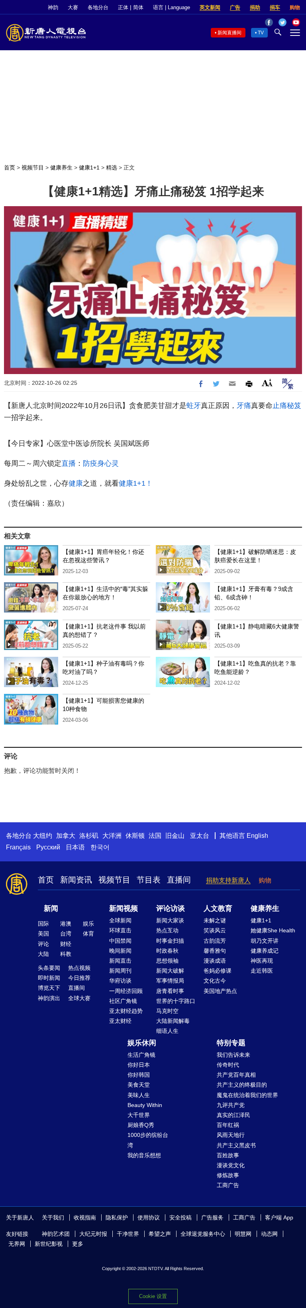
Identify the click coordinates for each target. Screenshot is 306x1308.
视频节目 (33, 167)
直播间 (179, 879)
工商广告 (228, 1185)
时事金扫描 (170, 941)
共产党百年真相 (236, 1075)
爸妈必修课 (217, 970)
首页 (9, 167)
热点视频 (79, 968)
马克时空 (167, 1011)
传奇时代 (228, 1065)
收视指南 (85, 1217)
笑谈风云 (215, 930)
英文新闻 (210, 7)
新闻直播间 (229, 32)
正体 (123, 7)
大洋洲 (112, 835)
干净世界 (128, 1234)
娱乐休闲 (142, 1043)
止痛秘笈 (287, 406)
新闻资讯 (76, 879)
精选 (111, 167)
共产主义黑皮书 (236, 1145)
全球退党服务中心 (202, 1234)
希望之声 (160, 1234)
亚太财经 (120, 1021)
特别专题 (231, 1043)
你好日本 (139, 1065)
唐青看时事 (170, 991)
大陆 (43, 954)
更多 (77, 1244)
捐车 (275, 7)
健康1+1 (89, 167)
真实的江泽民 (233, 1115)
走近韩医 (262, 970)
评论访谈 (170, 908)
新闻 (51, 908)
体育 (88, 933)
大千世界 (139, 1115)
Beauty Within (145, 1105)
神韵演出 (49, 998)
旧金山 (174, 835)
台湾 (65, 933)
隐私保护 (117, 1217)
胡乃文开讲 (265, 941)
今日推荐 (79, 978)
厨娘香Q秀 (141, 1125)
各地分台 (98, 7)
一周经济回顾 (126, 991)
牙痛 (244, 406)
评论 (43, 944)
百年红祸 (228, 1125)
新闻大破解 (170, 970)
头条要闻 (49, 968)
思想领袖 (167, 960)
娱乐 (88, 923)
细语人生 (167, 1031)
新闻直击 (120, 960)
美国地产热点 (220, 991)
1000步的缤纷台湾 (148, 1140)
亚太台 (199, 835)
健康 (76, 483)
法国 (155, 835)
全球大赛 (79, 998)
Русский (48, 847)
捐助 (255, 7)
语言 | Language (171, 7)
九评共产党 (231, 1105)
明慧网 (243, 1234)
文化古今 (215, 980)
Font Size (267, 382)
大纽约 (42, 835)
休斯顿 (135, 835)
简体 (138, 7)
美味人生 (139, 1095)
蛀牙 (193, 406)
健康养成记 (265, 951)
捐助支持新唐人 (228, 880)
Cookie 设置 (153, 1296)
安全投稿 (180, 1217)
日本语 (75, 847)
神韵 (53, 7)
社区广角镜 (123, 1001)
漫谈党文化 (231, 1165)
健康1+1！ (136, 483)
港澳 (65, 923)
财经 (65, 944)
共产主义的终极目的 (242, 1084)
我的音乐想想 (144, 1155)
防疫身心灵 (101, 463)
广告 (235, 7)
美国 (43, 933)
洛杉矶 (88, 835)
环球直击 (120, 930)
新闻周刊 (120, 970)
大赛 (73, 7)
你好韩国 (139, 1075)
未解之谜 (215, 920)
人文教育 (218, 908)
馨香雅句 (215, 951)
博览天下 (49, 988)
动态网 (269, 1234)
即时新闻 (49, 978)
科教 (65, 954)
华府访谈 (120, 980)
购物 (295, 7)
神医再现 (262, 960)
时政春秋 (167, 951)
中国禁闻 (120, 941)
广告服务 (212, 1217)
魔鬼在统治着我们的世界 (247, 1095)
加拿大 (65, 835)
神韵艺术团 (56, 1234)
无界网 (16, 1244)
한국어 (100, 847)
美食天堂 (139, 1084)
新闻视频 (123, 908)
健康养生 (61, 167)
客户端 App (279, 1217)
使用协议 (148, 1217)
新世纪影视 (49, 1244)
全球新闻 (120, 920)
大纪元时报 (93, 1234)
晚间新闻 (120, 951)
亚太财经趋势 (126, 1011)
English (257, 835)
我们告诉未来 (233, 1055)
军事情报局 (170, 980)
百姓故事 (228, 1155)
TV (261, 32)
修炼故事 (228, 1175)
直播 (68, 463)
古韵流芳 (215, 941)
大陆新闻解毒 (173, 1021)
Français (18, 847)
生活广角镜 (141, 1055)
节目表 (149, 879)
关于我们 (53, 1217)
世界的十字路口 (175, 1001)
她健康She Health (273, 930)
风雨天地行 (231, 1135)
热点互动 (167, 930)
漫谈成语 (215, 960)
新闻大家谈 (170, 920)
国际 (43, 923)
